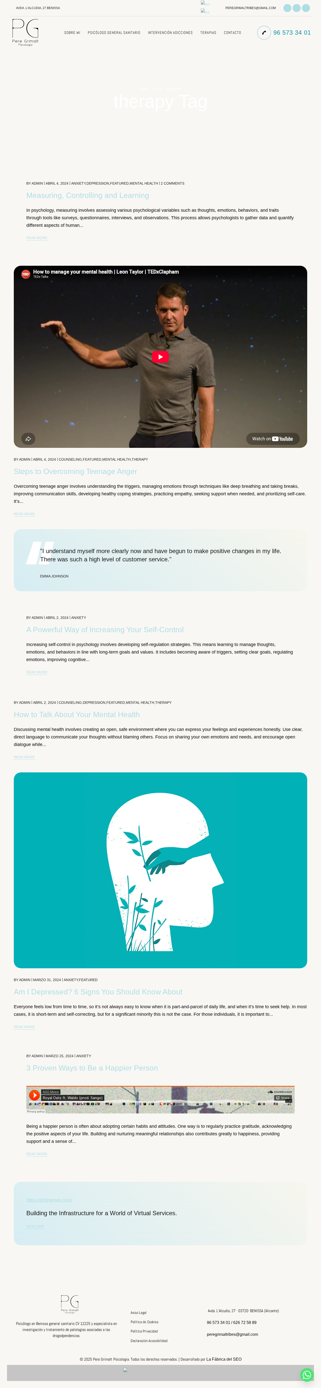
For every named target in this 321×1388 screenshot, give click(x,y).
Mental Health (144, 183)
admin (37, 183)
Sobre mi (72, 32)
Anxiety (78, 183)
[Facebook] (297, 8)
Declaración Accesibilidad (149, 1340)
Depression (98, 183)
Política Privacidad (144, 1331)
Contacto (232, 32)
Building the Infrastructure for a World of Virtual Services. (101, 1213)
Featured (119, 183)
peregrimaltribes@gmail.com (250, 8)
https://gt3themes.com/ (49, 1200)
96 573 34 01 (292, 32)
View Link (35, 1226)
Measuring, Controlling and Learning (87, 195)
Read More (36, 238)
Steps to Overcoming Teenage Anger (75, 471)
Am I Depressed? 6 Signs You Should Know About (98, 992)
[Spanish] (205, 11)
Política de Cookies (144, 1321)
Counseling (70, 459)
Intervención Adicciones (170, 32)
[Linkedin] (306, 8)
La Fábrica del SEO (224, 1359)
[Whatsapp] (307, 1375)
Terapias (208, 32)
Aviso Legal (139, 1312)
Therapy (140, 459)
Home (144, 89)
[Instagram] (287, 8)
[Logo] (25, 32)
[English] (205, 4)
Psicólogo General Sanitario (114, 32)
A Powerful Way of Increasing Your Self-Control (105, 629)
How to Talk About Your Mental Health (77, 714)
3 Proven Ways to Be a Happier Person (92, 1068)
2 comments (172, 183)
